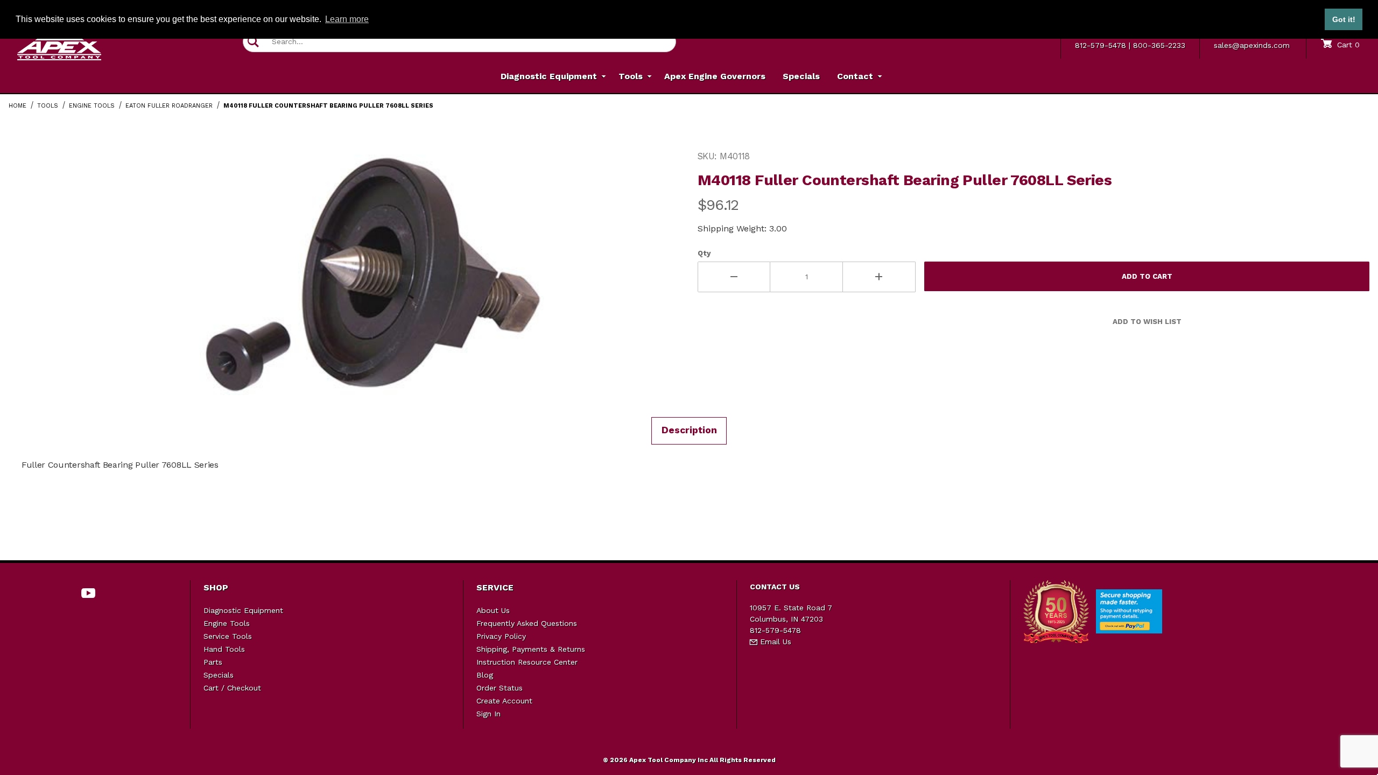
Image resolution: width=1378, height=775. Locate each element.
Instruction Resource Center (527, 662)
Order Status (499, 688)
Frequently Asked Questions (526, 623)
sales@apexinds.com (1252, 45)
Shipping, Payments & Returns (530, 649)
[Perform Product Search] (253, 42)
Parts (212, 662)
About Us (493, 610)
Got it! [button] (1343, 19)
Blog (484, 675)
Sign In (488, 713)
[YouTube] (88, 593)
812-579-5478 (1100, 45)
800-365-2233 (1159, 45)
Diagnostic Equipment (243, 610)
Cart (1347, 44)
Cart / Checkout (232, 688)
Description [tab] (689, 430)
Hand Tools (224, 649)
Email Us (774, 641)
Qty (704, 253)
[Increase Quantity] (879, 277)
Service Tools (227, 636)
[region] (30, 271)
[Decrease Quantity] (734, 277)
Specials (218, 675)
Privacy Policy (501, 636)
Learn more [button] (347, 19)
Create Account (504, 700)
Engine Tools (226, 623)
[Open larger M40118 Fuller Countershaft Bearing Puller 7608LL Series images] (371, 275)
